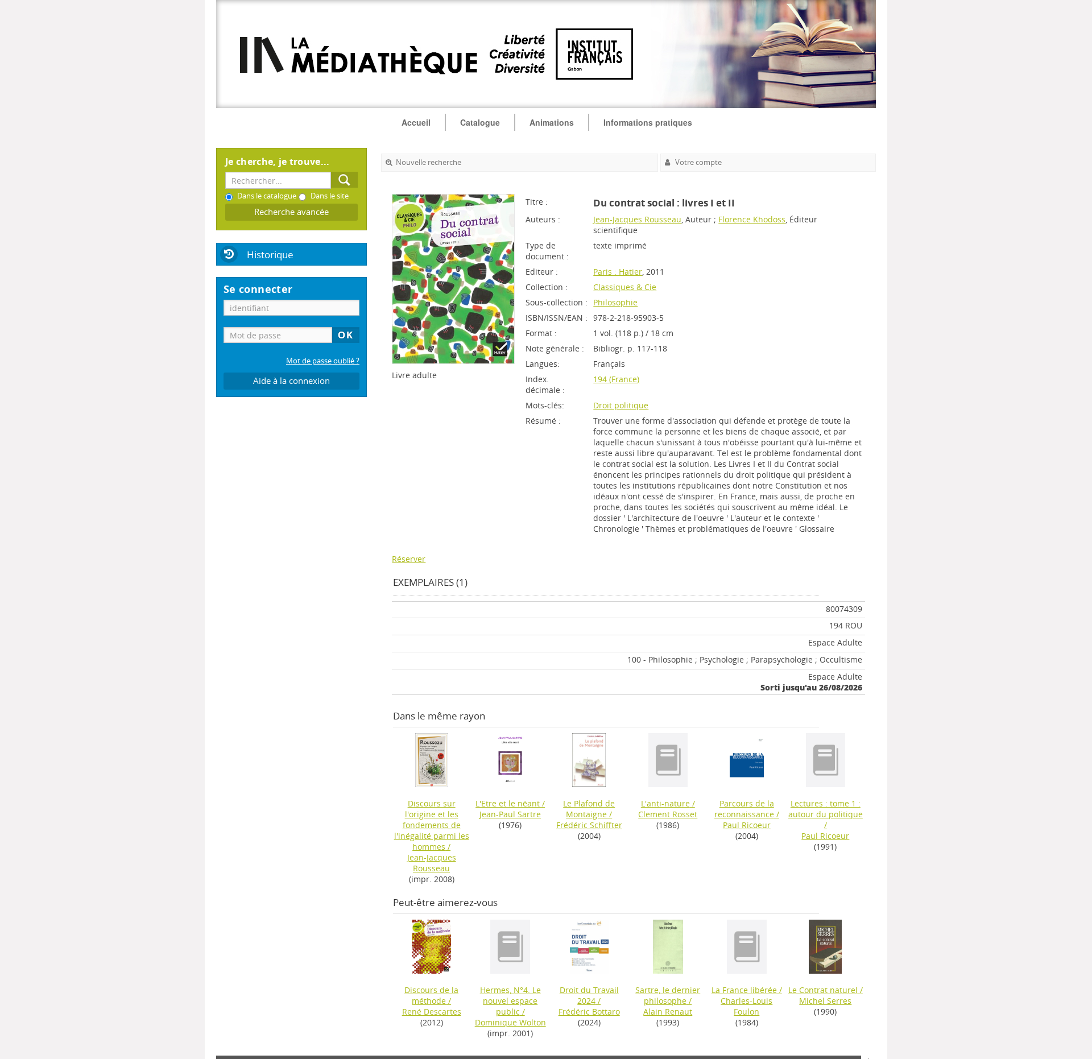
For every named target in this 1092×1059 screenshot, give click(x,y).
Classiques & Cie (624, 287)
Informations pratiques (647, 122)
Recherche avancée (291, 212)
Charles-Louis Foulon (746, 1006)
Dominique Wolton (510, 1022)
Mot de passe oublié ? (322, 361)
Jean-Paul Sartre (510, 814)
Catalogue (480, 122)
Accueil (416, 122)
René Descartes (431, 1011)
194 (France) (616, 379)
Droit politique (620, 405)
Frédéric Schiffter (589, 825)
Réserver (408, 558)
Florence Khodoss (751, 219)
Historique (270, 254)
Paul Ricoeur (747, 825)
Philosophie (615, 302)
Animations (552, 122)
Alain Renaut (667, 1011)
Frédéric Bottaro (589, 1011)
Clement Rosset (667, 814)
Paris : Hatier (617, 271)
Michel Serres (825, 1000)
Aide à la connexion (291, 381)
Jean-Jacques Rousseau (637, 219)
